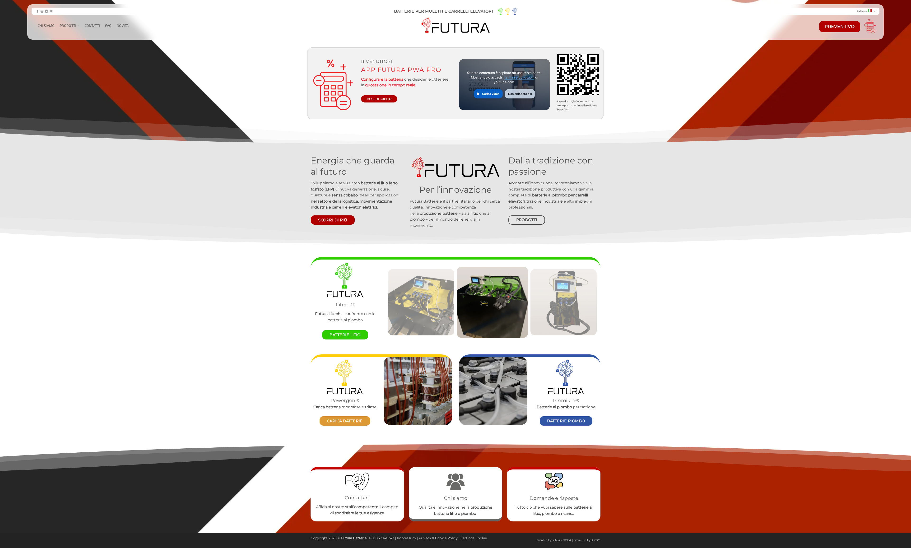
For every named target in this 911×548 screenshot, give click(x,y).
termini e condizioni (519, 77)
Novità (123, 25)
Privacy (425, 538)
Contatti (92, 25)
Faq (108, 25)
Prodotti (68, 25)
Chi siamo (46, 25)
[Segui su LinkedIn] (46, 11)
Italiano (861, 11)
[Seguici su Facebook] (37, 11)
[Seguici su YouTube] (51, 11)
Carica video (490, 94)
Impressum (406, 538)
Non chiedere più (520, 94)
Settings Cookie (473, 538)
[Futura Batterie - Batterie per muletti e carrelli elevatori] (455, 25)
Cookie (440, 538)
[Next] (590, 302)
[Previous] (394, 302)
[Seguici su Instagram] (42, 11)
